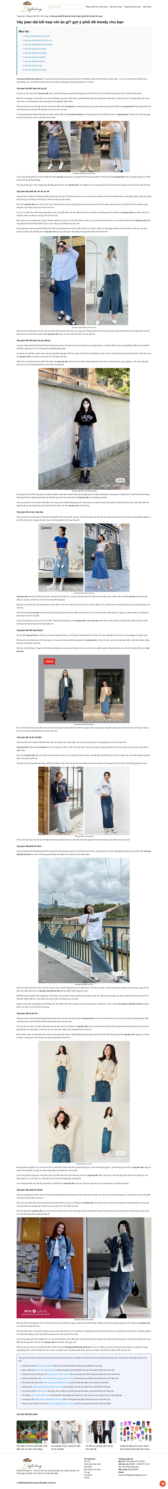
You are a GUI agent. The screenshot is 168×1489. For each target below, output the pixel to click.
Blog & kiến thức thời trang (97, 7)
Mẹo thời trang (116, 7)
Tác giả (87, 1472)
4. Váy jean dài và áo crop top (34, 49)
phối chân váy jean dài (44, 1366)
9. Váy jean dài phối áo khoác (34, 70)
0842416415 (133, 1470)
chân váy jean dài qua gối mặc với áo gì (58, 1378)
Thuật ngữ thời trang (132, 7)
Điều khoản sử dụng (92, 1470)
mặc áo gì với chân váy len (58, 1374)
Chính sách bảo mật (92, 1464)
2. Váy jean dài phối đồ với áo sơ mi (37, 40)
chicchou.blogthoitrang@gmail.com (132, 1475)
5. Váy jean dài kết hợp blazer (34, 53)
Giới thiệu (88, 1467)
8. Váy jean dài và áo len (32, 66)
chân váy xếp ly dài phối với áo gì (56, 1383)
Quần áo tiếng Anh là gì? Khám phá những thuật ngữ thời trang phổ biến (134, 1449)
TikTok (86, 1478)
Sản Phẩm (147, 7)
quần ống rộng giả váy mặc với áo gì (48, 1387)
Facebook (88, 1475)
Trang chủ (21, 16)
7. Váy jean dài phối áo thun (33, 61)
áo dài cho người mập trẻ (46, 1370)
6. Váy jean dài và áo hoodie (33, 57)
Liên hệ (87, 1461)
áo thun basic (41, 1391)
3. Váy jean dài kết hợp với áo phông (37, 45)
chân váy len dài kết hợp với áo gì (49, 1399)
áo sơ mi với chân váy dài (40, 1395)
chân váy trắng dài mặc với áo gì (61, 1404)
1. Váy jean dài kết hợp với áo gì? (36, 36)
